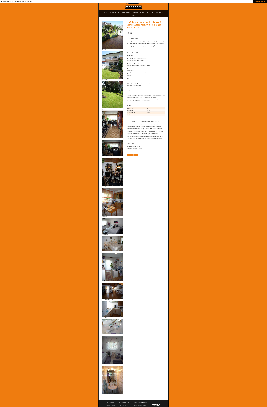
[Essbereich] (112, 185)
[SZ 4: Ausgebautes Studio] (112, 298)
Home (105, 12)
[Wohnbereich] (112, 155)
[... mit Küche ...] (112, 316)
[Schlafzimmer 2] (112, 250)
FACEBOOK (156, 405)
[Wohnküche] (112, 215)
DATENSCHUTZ (156, 404)
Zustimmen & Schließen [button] (260, 1)
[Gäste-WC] (112, 393)
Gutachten (149, 12)
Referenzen (159, 12)
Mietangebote (126, 12)
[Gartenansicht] (112, 78)
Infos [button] (31, 1)
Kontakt (133, 15)
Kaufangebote (114, 12)
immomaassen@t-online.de (141, 402)
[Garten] (112, 108)
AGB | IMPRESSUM (156, 402)
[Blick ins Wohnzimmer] (112, 137)
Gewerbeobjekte (138, 12)
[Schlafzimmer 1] (112, 233)
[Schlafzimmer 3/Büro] (112, 280)
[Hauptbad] (112, 363)
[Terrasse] (112, 48)
